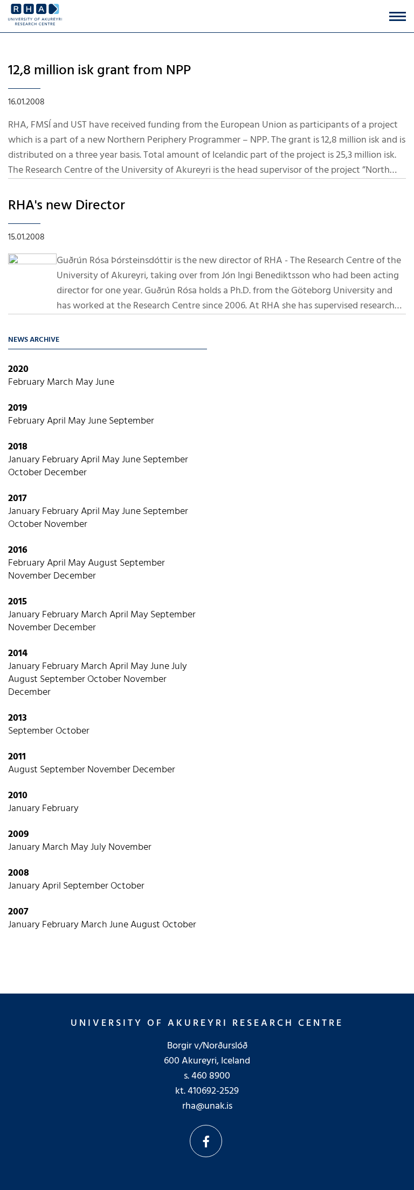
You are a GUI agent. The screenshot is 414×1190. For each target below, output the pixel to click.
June (104, 382)
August (104, 563)
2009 (18, 834)
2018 (17, 447)
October (26, 473)
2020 (18, 369)
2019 (17, 408)
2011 (17, 757)
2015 (17, 602)
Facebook (206, 1141)
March (61, 382)
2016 (17, 550)
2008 (18, 873)
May (85, 382)
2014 (17, 653)
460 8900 (210, 1076)
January (25, 460)
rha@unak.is (207, 1106)
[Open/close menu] (397, 16)
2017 (17, 498)
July (179, 666)
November (65, 524)
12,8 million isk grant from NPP (99, 71)
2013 (17, 718)
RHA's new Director (66, 206)
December (65, 473)
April (57, 421)
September (131, 421)
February (27, 382)
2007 (18, 912)
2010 (17, 796)
